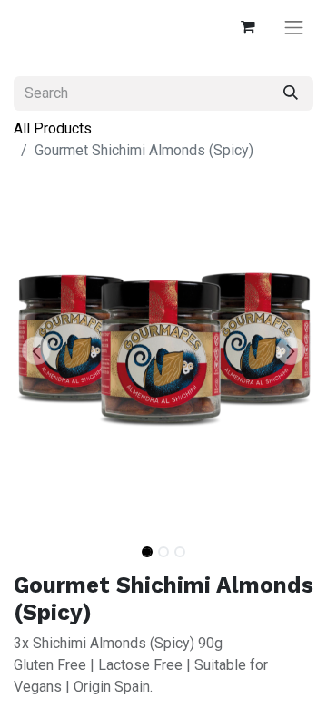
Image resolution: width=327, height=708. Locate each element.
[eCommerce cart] (247, 26)
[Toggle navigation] (293, 27)
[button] (36, 350)
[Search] (290, 93)
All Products (53, 128)
